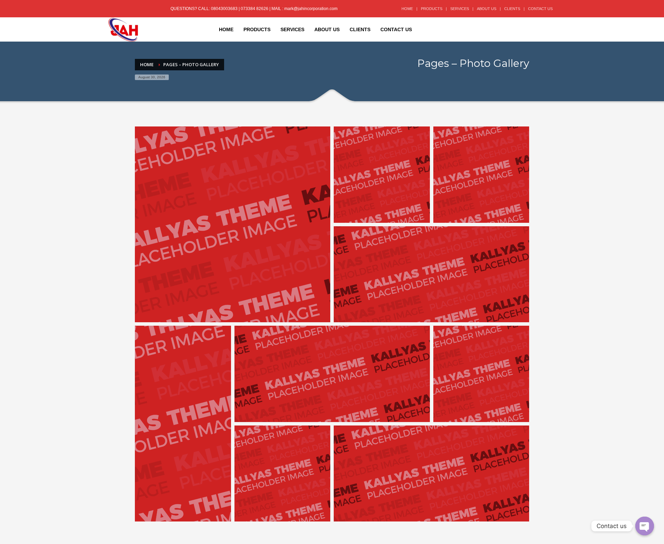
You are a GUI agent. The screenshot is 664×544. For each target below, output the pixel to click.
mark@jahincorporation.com (311, 8)
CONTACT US (540, 9)
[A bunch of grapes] (431, 274)
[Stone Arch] (481, 175)
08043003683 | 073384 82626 (240, 8)
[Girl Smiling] (232, 224)
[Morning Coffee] (382, 175)
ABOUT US (486, 9)
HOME (407, 9)
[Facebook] (113, 8)
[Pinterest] (134, 8)
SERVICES (459, 9)
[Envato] (144, 8)
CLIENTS (512, 9)
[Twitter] (124, 8)
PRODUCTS (431, 9)
